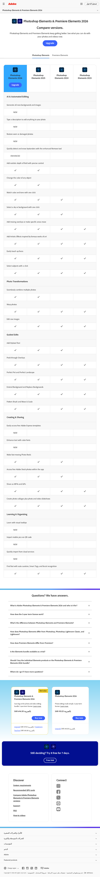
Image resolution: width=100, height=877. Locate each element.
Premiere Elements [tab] (60, 55)
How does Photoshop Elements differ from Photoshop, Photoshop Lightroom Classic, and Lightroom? (47, 633)
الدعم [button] (6, 849)
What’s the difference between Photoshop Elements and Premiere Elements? (42, 623)
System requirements (22, 785)
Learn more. (37, 706)
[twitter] (31, 868)
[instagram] (27, 868)
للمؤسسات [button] (8, 844)
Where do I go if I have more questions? (26, 672)
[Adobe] (12, 4)
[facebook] (23, 868)
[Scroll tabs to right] (98, 55)
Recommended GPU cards (24, 790)
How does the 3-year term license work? (27, 614)
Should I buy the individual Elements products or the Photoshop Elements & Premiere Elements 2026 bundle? (46, 661)
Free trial (50, 760)
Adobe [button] (6, 855)
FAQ (15, 810)
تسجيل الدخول (92, 4)
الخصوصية (31, 873)
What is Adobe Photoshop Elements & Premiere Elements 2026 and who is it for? (43, 605)
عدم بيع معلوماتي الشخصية (75, 873)
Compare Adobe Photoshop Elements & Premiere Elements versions (26, 798)
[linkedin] (36, 868)
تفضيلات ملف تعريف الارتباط (56, 873)
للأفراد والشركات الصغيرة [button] (13, 833)
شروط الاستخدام (41, 873)
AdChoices (90, 873)
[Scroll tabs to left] (2, 55)
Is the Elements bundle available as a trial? (27, 651)
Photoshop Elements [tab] (40, 55)
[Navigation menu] (3, 4)
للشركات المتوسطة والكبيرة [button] (14, 838)
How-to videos (19, 815)
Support (16, 806)
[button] (81, 4)
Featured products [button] (10, 860)
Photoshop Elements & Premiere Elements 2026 (22, 10)
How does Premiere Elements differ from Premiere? (31, 643)
